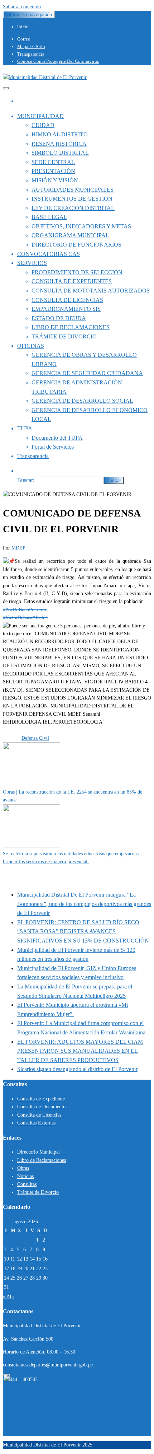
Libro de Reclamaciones (41, 1160)
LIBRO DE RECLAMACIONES (71, 327)
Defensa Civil (35, 738)
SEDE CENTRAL (53, 162)
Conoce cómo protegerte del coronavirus (58, 61)
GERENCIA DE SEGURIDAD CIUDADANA (87, 373)
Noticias (25, 1176)
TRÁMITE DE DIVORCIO (64, 336)
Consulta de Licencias (39, 1115)
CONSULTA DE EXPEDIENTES (72, 281)
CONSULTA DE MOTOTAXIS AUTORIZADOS (91, 290)
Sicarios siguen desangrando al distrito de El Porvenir (77, 1069)
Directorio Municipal (38, 1152)
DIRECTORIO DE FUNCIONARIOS (76, 245)
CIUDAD (43, 125)
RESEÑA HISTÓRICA (59, 144)
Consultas (27, 1184)
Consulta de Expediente (41, 1099)
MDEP (18, 548)
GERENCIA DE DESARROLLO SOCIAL (82, 401)
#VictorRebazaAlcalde (25, 617)
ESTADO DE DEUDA (59, 318)
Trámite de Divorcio (38, 1192)
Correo (23, 39)
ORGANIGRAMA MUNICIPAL (70, 235)
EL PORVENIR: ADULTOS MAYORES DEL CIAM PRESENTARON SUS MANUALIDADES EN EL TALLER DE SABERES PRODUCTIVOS (80, 1051)
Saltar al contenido (22, 6)
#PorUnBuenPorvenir (25, 609)
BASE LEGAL (49, 217)
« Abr (8, 1296)
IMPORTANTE (38, 730)
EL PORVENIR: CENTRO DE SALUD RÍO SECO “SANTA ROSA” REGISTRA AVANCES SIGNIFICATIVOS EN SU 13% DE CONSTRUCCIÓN (83, 931)
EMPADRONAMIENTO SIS (66, 309)
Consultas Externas (36, 1123)
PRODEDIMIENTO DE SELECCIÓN (77, 272)
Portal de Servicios (53, 447)
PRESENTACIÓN (53, 171)
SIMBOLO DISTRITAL (60, 153)
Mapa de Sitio (31, 46)
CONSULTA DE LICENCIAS (67, 300)
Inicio (23, 26)
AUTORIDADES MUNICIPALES (73, 190)
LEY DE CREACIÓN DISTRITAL (73, 208)
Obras (23, 1168)
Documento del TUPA (57, 438)
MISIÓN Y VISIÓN (55, 180)
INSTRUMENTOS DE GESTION (72, 199)
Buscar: (25, 480)
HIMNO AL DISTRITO (60, 134)
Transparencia (30, 54)
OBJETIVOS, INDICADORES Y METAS (81, 226)
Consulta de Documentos (42, 1106)
